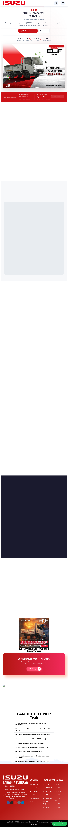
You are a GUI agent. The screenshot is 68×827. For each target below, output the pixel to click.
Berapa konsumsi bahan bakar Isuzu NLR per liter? (34, 735)
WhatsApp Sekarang (28, 30)
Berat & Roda (34, 497)
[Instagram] (11, 802)
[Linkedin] (22, 802)
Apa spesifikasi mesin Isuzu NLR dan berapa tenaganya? (30, 723)
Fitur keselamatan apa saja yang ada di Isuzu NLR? (34, 747)
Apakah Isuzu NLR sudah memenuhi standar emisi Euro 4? (32, 729)
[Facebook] (8, 802)
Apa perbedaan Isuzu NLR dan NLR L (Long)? (32, 739)
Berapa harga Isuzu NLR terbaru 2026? (30, 752)
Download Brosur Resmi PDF (16, 552)
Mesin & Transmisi (21, 497)
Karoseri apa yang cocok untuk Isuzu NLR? (31, 743)
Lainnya (45, 497)
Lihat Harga (44, 30)
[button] (34, 724)
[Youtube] (15, 802)
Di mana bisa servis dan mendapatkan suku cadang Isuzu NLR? (32, 756)
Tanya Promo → (57, 96)
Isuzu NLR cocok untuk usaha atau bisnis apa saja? (34, 762)
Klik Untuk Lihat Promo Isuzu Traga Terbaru (34, 649)
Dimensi (8, 497)
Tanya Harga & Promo (18, 603)
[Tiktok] (19, 802)
